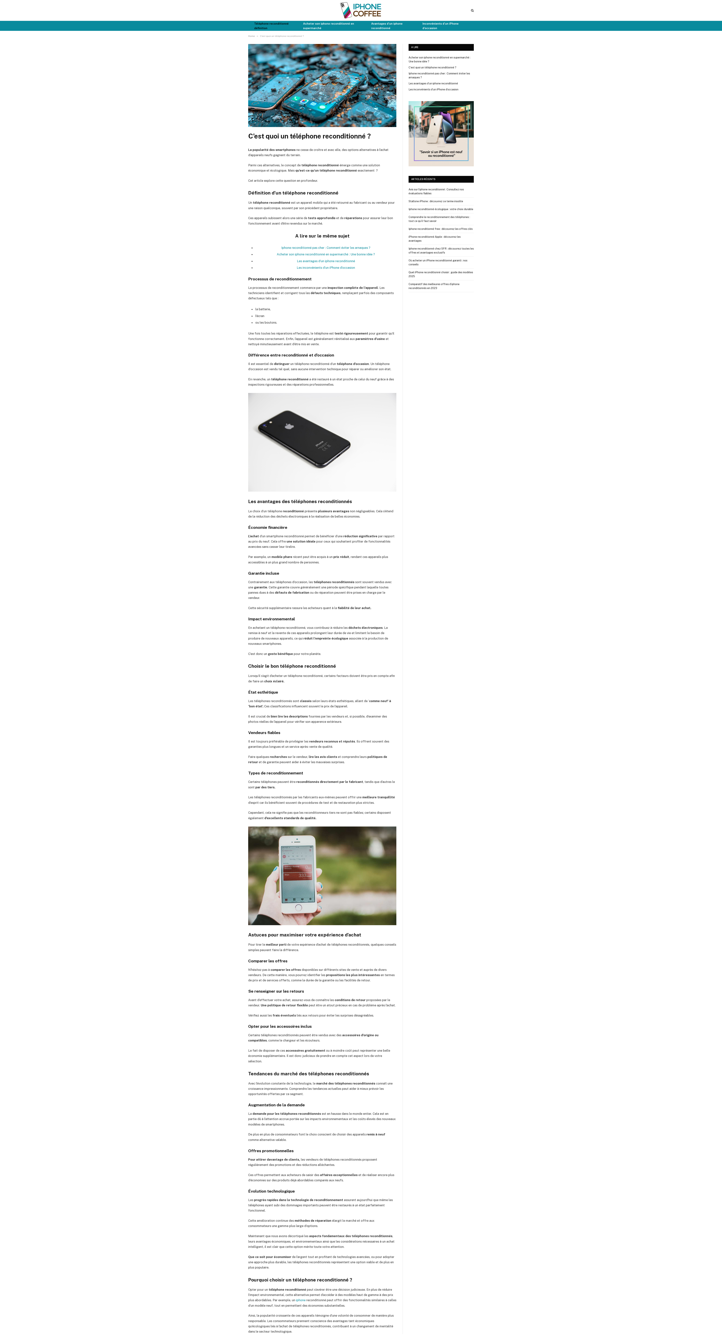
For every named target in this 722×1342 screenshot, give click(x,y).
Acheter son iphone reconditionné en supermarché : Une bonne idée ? (326, 254)
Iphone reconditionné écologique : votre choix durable (441, 209)
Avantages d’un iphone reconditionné (387, 26)
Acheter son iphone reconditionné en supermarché (328, 26)
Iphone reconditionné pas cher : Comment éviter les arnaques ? (325, 248)
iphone (301, 1300)
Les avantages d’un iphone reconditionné (326, 261)
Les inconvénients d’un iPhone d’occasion (326, 267)
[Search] (472, 10)
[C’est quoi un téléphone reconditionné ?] (322, 126)
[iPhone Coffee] (361, 10)
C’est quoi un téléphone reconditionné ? (432, 67)
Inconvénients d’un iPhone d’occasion (440, 26)
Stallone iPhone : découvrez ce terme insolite (436, 201)
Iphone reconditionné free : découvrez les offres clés (441, 228)
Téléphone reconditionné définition (271, 26)
